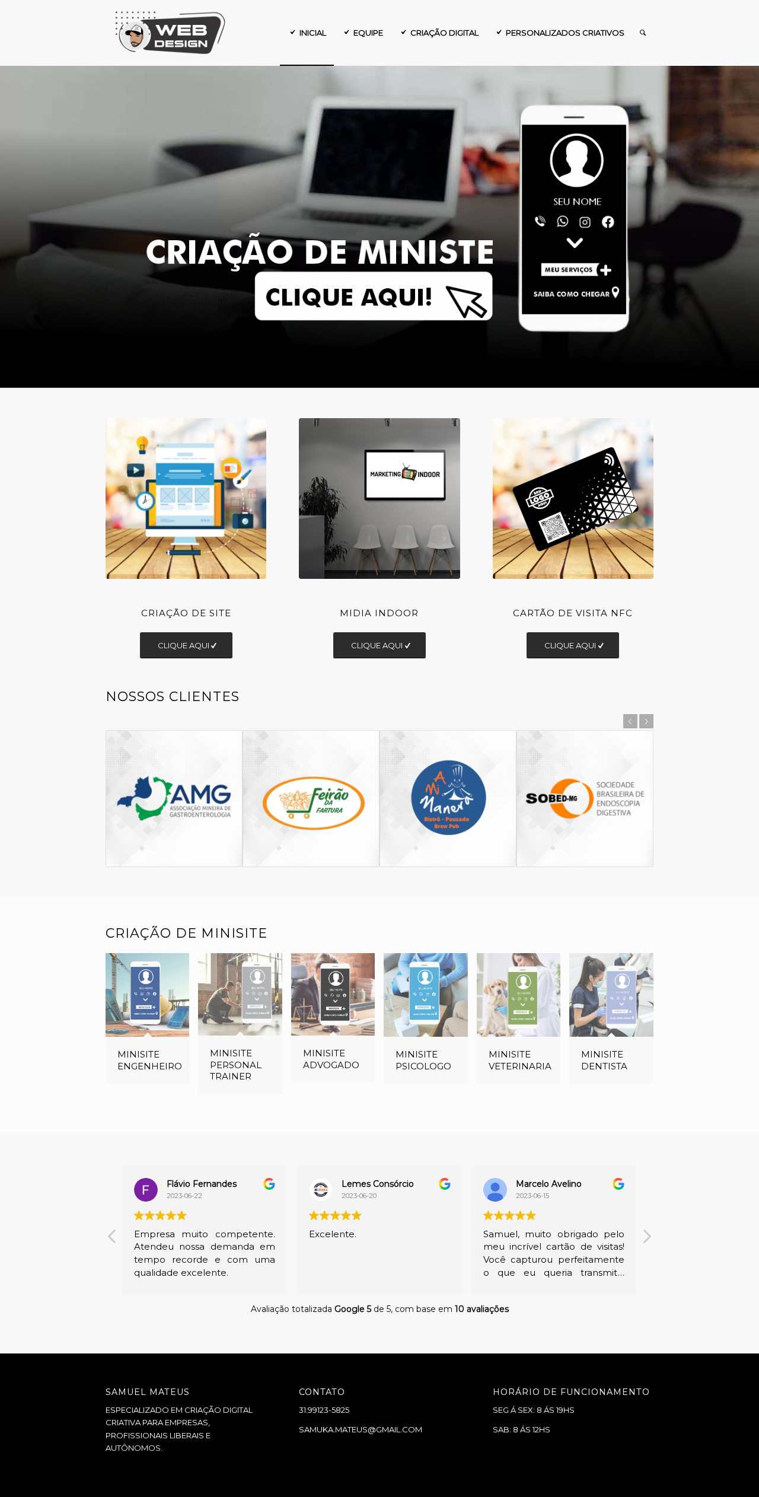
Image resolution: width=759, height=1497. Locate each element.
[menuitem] (307, 32)
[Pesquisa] (642, 32)
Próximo (748, 227)
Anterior (10, 227)
